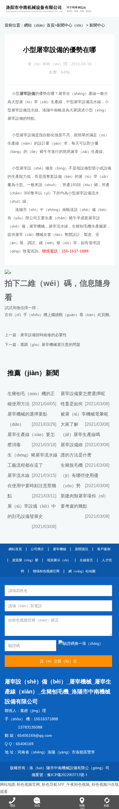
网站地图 (7, 784)
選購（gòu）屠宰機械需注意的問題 (50, 345)
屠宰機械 (59, 549)
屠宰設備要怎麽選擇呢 (83, 393)
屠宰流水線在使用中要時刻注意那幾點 (31, 485)
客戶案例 (103, 549)
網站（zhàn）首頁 (39, 25)
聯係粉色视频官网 (46, 571)
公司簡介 (37, 549)
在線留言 (86, 560)
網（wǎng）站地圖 (81, 571)
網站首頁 (15, 549)
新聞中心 (97, 25)
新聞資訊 (81, 549)
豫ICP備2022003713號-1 (67, 775)
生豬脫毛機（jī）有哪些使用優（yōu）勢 (79, 475)
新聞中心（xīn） (71, 25)
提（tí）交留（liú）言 (58, 661)
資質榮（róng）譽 (25, 560)
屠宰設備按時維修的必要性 (43, 335)
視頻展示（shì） (59, 560)
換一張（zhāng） (88, 643)
